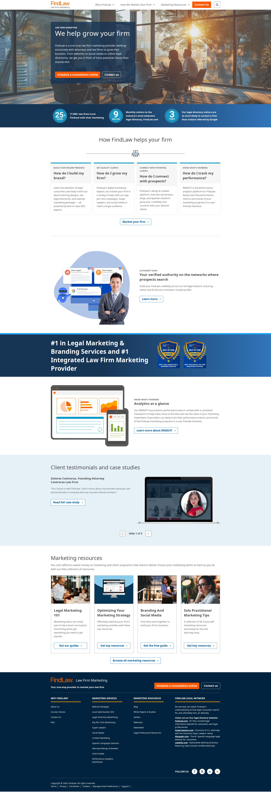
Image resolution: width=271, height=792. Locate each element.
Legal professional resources (147, 732)
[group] (135, 504)
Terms (54, 786)
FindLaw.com (181, 721)
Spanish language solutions (105, 743)
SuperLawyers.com (184, 730)
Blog (136, 706)
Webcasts (138, 722)
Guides (137, 717)
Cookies (86, 786)
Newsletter (139, 727)
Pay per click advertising (103, 722)
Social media (98, 732)
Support (125, 786)
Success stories (58, 712)
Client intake (98, 753)
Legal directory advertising (105, 717)
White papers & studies (145, 712)
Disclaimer (74, 786)
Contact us (56, 717)
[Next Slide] (148, 533)
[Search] (217, 5)
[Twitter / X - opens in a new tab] (202, 771)
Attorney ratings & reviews (105, 748)
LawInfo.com (181, 742)
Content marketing (101, 738)
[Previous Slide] (122, 533)
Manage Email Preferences (105, 786)
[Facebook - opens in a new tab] (194, 771)
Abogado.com (182, 736)
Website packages (100, 706)
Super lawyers (99, 727)
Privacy (63, 786)
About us (55, 706)
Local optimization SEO (103, 712)
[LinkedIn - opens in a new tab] (210, 771)
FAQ (53, 722)
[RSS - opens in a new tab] (217, 771)
